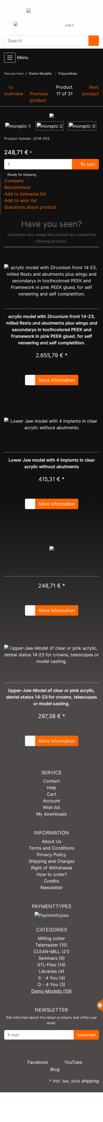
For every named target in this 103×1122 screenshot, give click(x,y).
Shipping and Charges (51, 861)
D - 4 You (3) (51, 984)
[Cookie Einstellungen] (100, 1005)
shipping (90, 1081)
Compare (14, 180)
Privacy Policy (51, 854)
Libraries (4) (51, 971)
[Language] (55, 25)
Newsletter (51, 887)
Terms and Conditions (51, 848)
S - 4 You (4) (51, 978)
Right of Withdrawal (51, 867)
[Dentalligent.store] (51, 11)
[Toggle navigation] (10, 58)
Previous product (39, 97)
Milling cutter (51, 938)
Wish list (51, 807)
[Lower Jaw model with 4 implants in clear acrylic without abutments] (51, 424)
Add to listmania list (25, 194)
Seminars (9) (51, 958)
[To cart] (30, 380)
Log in (69, 25)
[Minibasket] (84, 25)
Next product (90, 90)
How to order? (52, 874)
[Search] (93, 40)
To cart (87, 164)
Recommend (17, 187)
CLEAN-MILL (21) (51, 951)
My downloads (51, 814)
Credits (51, 881)
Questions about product (30, 207)
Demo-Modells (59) (51, 991)
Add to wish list (20, 200)
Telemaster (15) (51, 945)
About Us (51, 841)
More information (57, 380)
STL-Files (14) (51, 964)
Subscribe (86, 1034)
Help (51, 787)
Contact (51, 781)
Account (51, 800)
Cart (51, 794)
